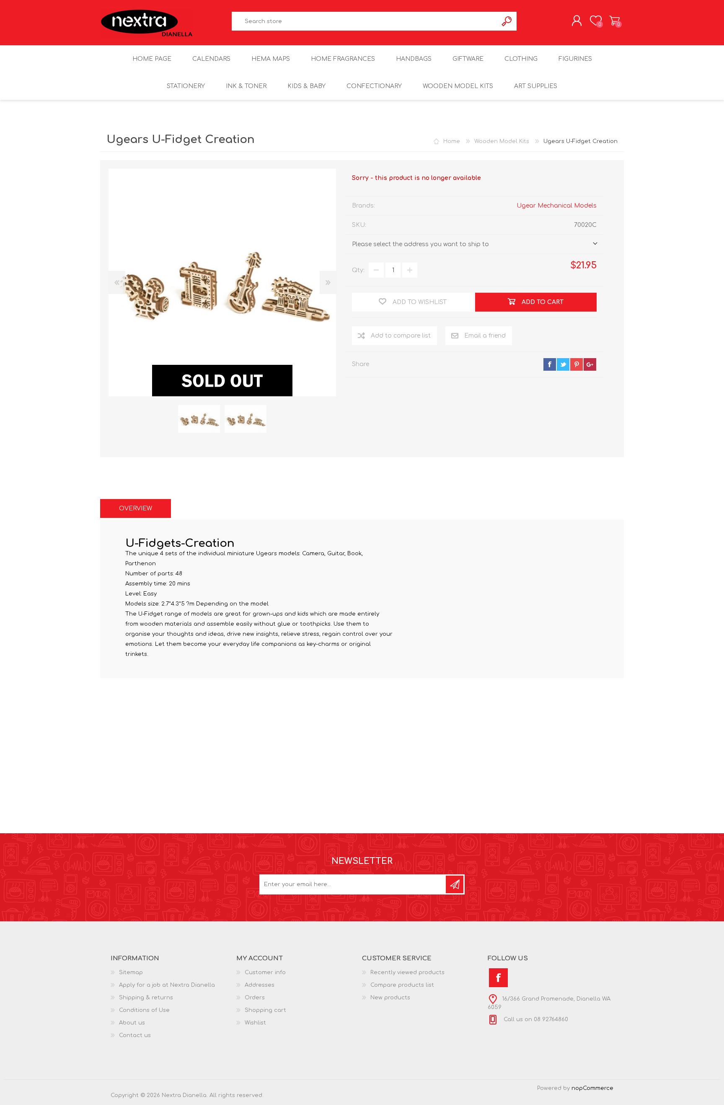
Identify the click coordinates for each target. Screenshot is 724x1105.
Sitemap (131, 972)
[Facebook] (498, 977)
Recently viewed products (407, 972)
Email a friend (485, 336)
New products (390, 998)
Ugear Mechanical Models (557, 206)
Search (507, 21)
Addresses (259, 985)
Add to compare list (401, 336)
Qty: (358, 270)
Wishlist (255, 1023)
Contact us (135, 1035)
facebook (549, 364)
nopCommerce (592, 1088)
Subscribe (454, 884)
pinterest (576, 364)
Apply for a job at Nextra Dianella (167, 985)
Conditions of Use (144, 1010)
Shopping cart (614, 20)
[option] (199, 419)
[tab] (135, 508)
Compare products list (402, 985)
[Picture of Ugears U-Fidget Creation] (199, 419)
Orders (255, 998)
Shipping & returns (146, 998)
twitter (563, 364)
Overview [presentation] (135, 508)
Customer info (265, 972)
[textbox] (365, 21)
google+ (590, 364)
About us (132, 1023)
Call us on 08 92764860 (535, 1019)
